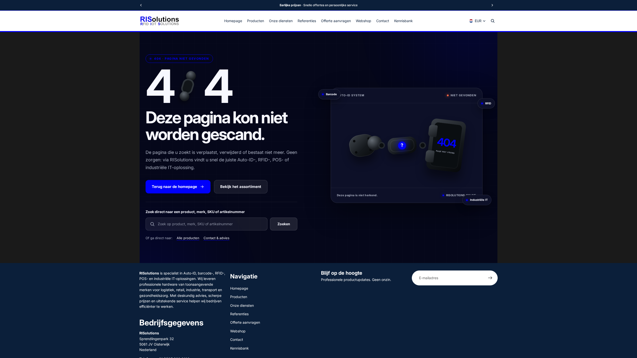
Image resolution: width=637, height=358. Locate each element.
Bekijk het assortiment (240, 186)
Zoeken (283, 224)
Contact (236, 339)
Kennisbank (239, 348)
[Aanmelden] (490, 278)
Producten (238, 297)
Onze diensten (242, 305)
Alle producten (188, 238)
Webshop (238, 331)
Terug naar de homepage (174, 186)
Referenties (239, 314)
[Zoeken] (492, 20)
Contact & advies (216, 238)
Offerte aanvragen (245, 322)
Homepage (239, 288)
